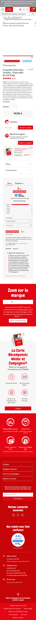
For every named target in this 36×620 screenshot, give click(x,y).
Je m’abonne (18, 498)
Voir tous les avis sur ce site (19, 200)
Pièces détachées (13, 614)
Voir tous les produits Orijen (18, 321)
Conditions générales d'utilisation (12, 608)
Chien (9, 17)
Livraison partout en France (10, 448)
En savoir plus (18, 155)
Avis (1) (14, 78)
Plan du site (24, 614)
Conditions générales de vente (18, 605)
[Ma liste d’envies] (27, 9)
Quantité (6, 106)
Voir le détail (6, 101)
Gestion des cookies (18, 617)
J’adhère (26, 155)
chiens (21, 310)
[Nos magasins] (20, 9)
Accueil (4, 17)
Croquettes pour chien (17, 17)
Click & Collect (25, 429)
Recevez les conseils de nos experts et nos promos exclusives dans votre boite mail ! (18, 488)
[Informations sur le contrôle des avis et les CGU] (28, 198)
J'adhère (18, 408)
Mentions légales (28, 608)
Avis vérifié (10, 234)
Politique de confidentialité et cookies (18, 611)
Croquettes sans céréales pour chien (12, 18)
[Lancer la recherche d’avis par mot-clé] (31, 225)
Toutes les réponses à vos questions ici (17, 561)
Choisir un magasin (25, 143)
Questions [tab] (19, 183)
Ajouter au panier (25, 127)
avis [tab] (9, 183)
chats (25, 310)
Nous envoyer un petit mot (14, 582)
